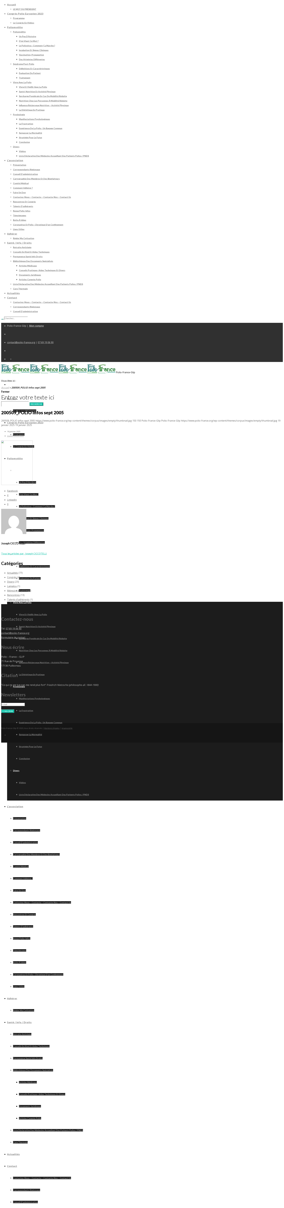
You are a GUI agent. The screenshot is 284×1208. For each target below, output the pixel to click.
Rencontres (13, 595)
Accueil (5, 387)
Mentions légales (52, 728)
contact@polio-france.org (21, 342)
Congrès (12, 577)
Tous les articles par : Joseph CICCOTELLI (24, 553)
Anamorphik (67, 728)
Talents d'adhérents (18, 599)
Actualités (12, 573)
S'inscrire (7, 711)
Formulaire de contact (13, 637)
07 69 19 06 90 (46, 342)
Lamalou (12, 586)
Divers (10, 581)
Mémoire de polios (17, 590)
